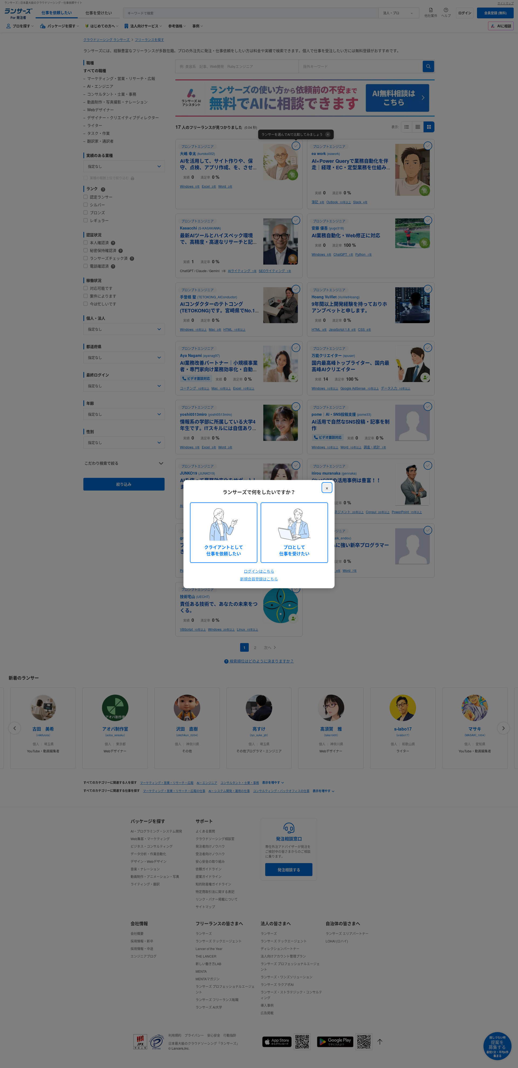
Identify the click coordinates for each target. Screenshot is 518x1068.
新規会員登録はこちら (259, 579)
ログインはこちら (259, 571)
